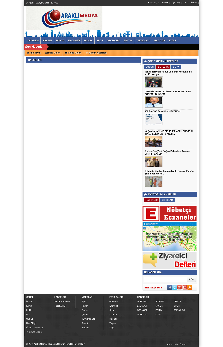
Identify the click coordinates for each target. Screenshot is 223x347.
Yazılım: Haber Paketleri (177, 344)
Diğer (112, 327)
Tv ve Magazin (88, 319)
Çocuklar (86, 314)
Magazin (113, 319)
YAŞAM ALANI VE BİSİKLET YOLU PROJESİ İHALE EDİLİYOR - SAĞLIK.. (169, 132)
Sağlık (85, 310)
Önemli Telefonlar (34, 327)
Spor (84, 301)
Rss (28, 314)
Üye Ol (165, 3)
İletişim (29, 301)
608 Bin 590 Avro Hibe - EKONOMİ (163, 111)
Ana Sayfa (154, 3)
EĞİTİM (158, 310)
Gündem (113, 301)
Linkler (29, 310)
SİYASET (159, 301)
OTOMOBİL (142, 310)
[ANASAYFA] (64, 18)
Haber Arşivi (60, 306)
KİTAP (158, 314)
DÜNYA (177, 301)
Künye (29, 306)
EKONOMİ (142, 306)
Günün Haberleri (62, 301)
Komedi (113, 314)
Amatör (85, 323)
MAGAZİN (142, 314)
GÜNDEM (142, 301)
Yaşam (112, 323)
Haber (85, 306)
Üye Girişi (176, 3)
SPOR (177, 306)
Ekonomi (113, 306)
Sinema (85, 327)
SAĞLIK (159, 306)
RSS (186, 3)
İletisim (194, 3)
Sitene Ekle (34, 332)
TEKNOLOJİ (179, 310)
